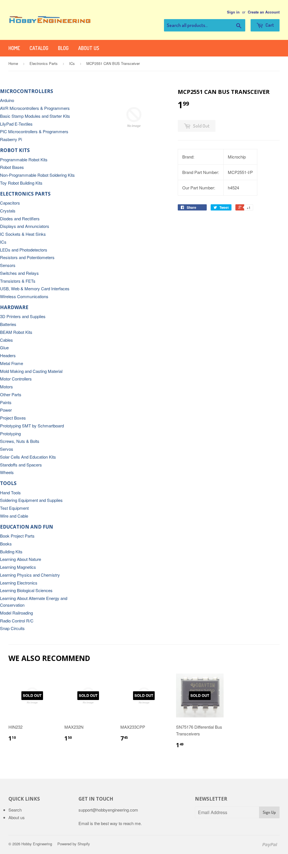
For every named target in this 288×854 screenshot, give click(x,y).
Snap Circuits (12, 628)
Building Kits (11, 551)
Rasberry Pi (11, 139)
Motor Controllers (16, 379)
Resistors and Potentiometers (27, 257)
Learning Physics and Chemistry (30, 575)
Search (15, 810)
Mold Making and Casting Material (31, 371)
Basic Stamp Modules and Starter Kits (35, 116)
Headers (8, 355)
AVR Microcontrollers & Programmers (35, 108)
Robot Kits (15, 150)
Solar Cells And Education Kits (28, 457)
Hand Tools (10, 492)
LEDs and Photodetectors (23, 250)
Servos (6, 449)
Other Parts (10, 394)
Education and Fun (26, 527)
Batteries (8, 324)
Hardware (14, 307)
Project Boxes (13, 418)
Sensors (7, 265)
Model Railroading (16, 613)
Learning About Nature (20, 559)
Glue (4, 347)
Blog (63, 48)
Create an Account (264, 12)
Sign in (233, 12)
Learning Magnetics (18, 567)
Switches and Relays (19, 273)
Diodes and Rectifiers (20, 218)
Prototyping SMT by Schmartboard (32, 426)
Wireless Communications (24, 296)
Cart (269, 25)
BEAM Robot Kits (16, 332)
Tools (8, 483)
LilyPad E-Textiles (16, 124)
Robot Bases (12, 167)
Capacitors (10, 203)
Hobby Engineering (36, 843)
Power (6, 410)
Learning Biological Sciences (26, 590)
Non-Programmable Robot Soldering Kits (37, 175)
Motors (6, 386)
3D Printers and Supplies (23, 316)
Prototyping (10, 433)
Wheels (7, 472)
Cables (6, 340)
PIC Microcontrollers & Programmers (34, 131)
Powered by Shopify (73, 843)
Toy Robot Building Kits (21, 183)
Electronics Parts (44, 63)
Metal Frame (11, 363)
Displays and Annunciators (24, 226)
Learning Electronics (18, 583)
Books (6, 544)
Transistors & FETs (17, 281)
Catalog (39, 48)
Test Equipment (14, 508)
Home (14, 48)
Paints (6, 402)
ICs (72, 63)
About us (88, 48)
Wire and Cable (14, 516)
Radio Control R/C (16, 621)
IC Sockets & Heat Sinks (23, 234)
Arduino (7, 100)
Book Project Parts (17, 536)
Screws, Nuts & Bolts (19, 441)
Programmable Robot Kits (24, 159)
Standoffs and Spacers (21, 465)
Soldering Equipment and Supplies (31, 500)
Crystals (7, 211)
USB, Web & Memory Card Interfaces (34, 288)
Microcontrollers (26, 91)
